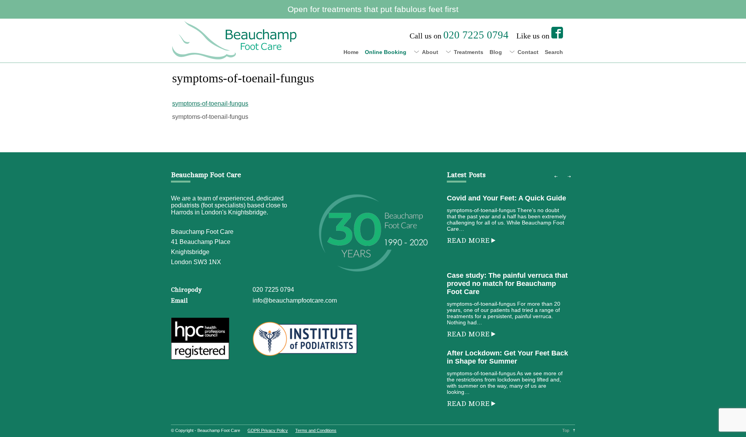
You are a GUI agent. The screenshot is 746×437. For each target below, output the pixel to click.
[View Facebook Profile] (557, 32)
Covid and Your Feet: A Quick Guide (506, 198)
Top (565, 430)
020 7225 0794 (273, 289)
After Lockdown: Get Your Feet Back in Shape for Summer (507, 357)
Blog (496, 52)
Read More (468, 240)
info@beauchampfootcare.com (295, 300)
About (430, 52)
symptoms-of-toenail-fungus (210, 103)
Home (351, 52)
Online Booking (385, 52)
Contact (528, 52)
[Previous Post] (556, 177)
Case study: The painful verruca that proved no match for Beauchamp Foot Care (507, 284)
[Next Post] (569, 177)
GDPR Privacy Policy (268, 430)
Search (554, 52)
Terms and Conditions (315, 430)
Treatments (468, 52)
